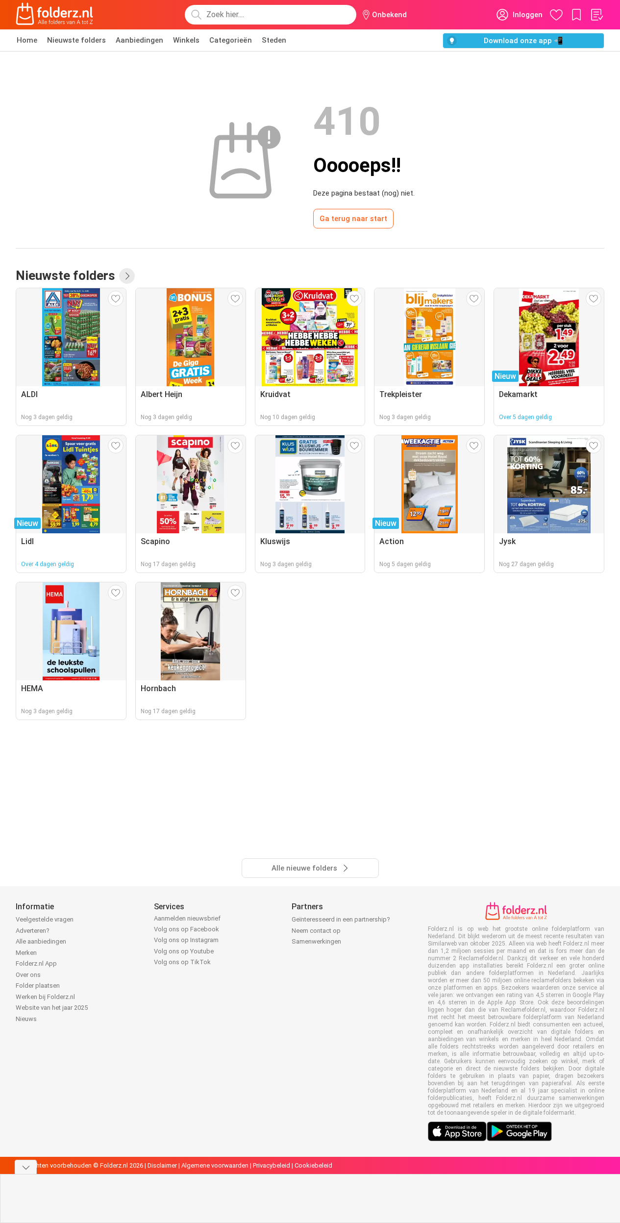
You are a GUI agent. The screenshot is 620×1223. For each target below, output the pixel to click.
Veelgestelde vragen (45, 919)
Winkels (186, 40)
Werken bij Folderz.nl (45, 996)
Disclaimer (162, 1165)
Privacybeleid (271, 1165)
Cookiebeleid (313, 1165)
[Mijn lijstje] (596, 15)
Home (27, 40)
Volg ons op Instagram (186, 940)
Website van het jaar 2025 (52, 1007)
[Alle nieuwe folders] (127, 276)
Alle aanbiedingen (41, 941)
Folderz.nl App (36, 963)
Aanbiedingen (139, 40)
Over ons (28, 974)
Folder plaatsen (38, 985)
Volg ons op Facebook (186, 929)
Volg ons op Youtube (184, 951)
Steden (274, 40)
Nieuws (26, 1019)
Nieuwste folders (76, 40)
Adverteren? (33, 930)
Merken (26, 952)
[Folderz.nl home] (54, 14)
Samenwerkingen (316, 941)
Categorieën (230, 40)
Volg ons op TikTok (182, 962)
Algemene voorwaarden (214, 1165)
